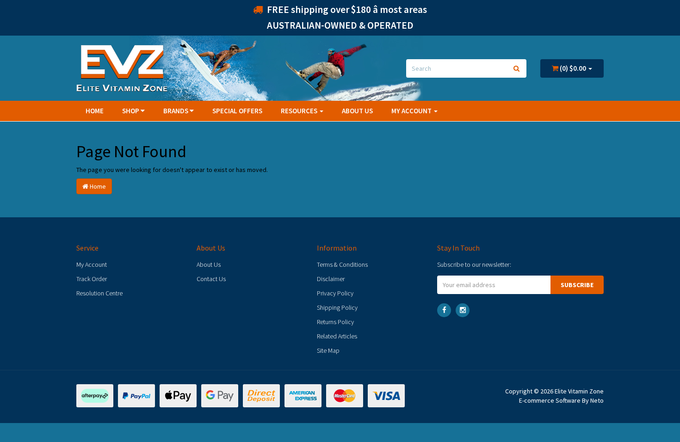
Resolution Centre (99, 293)
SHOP (131, 110)
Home (95, 110)
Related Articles (337, 336)
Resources (300, 110)
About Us (357, 110)
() (572, 68)
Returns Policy (335, 322)
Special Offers (237, 110)
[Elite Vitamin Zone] (121, 67)
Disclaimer (331, 279)
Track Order (91, 279)
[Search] (516, 68)
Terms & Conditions (342, 264)
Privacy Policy (335, 293)
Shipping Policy (337, 307)
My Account (91, 264)
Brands (176, 110)
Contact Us (211, 279)
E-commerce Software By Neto (561, 400)
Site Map (328, 350)
